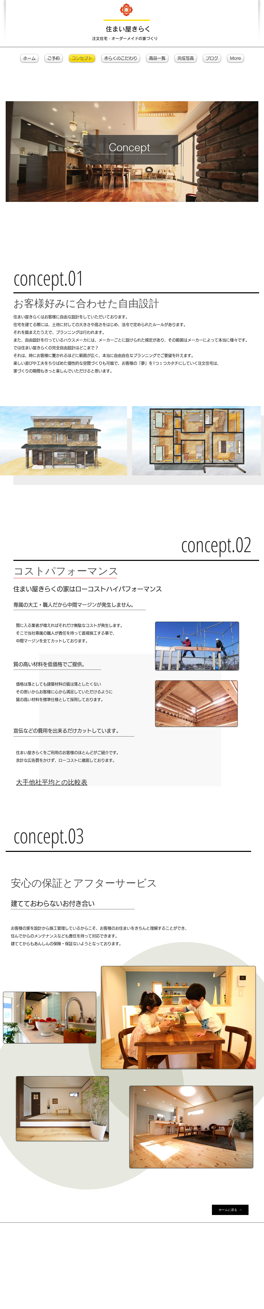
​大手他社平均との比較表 (51, 782)
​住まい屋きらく (128, 29)
